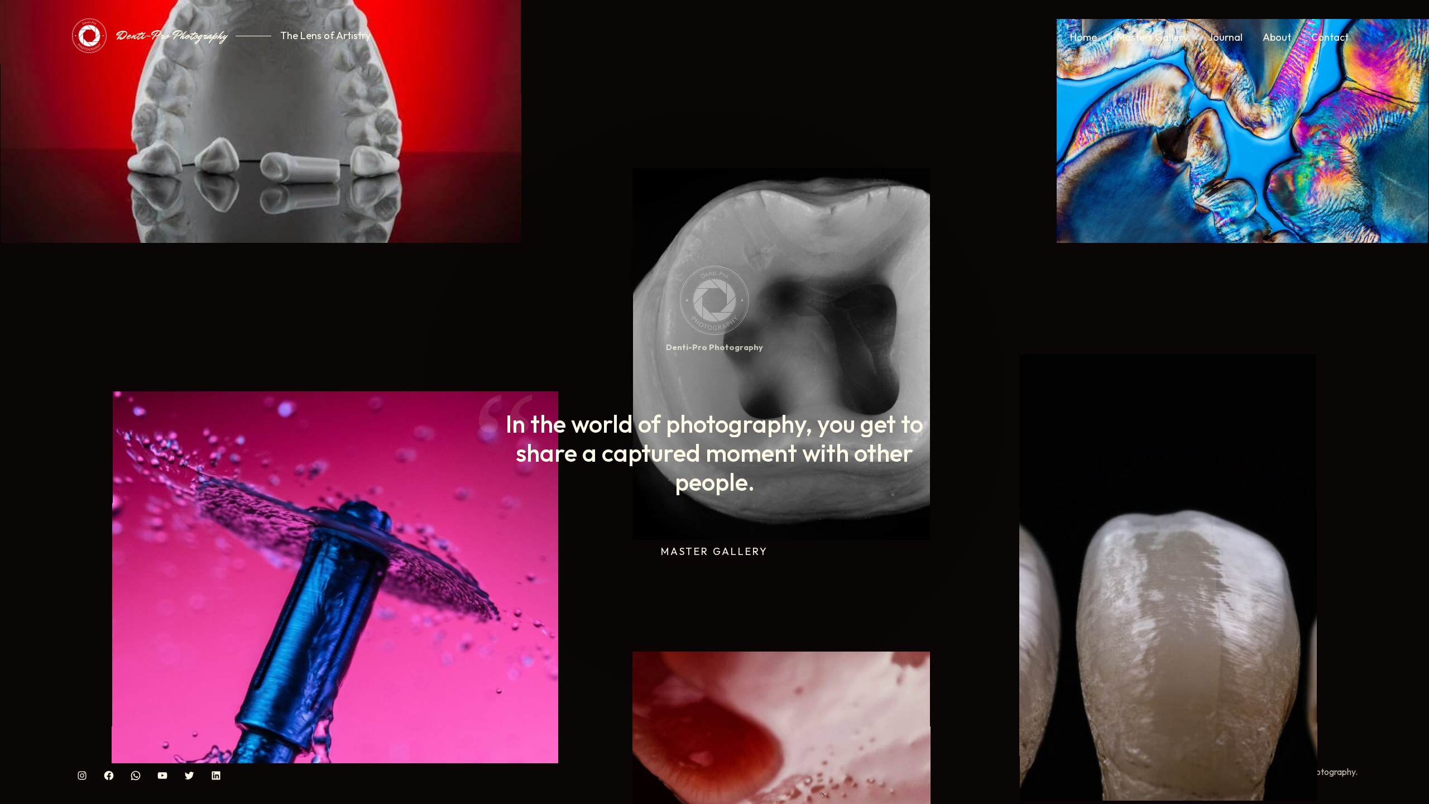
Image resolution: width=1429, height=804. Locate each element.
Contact (1330, 37)
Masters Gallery (1152, 37)
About (1277, 37)
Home (1083, 37)
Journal (1225, 37)
